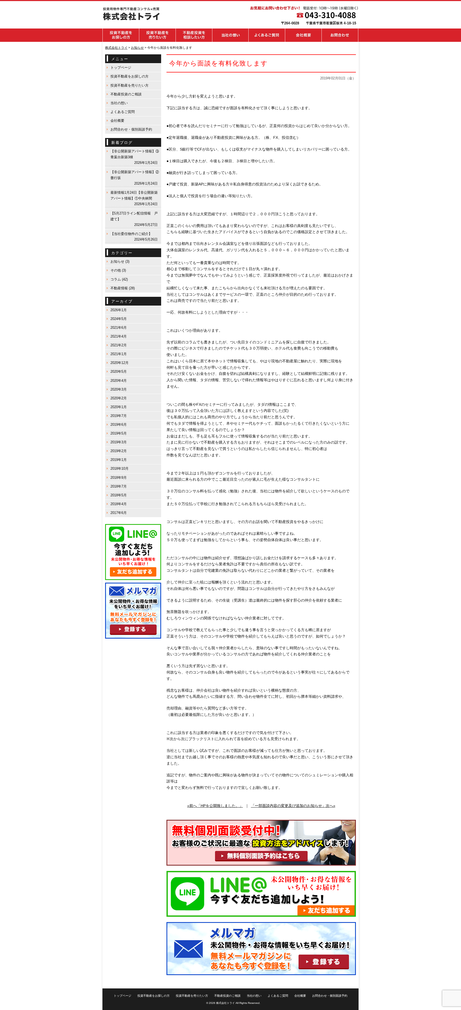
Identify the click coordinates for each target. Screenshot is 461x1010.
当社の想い (119, 103)
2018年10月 (119, 468)
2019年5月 (118, 433)
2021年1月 (118, 354)
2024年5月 (118, 319)
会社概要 (117, 121)
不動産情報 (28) (122, 288)
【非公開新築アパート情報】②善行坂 (134, 175)
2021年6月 (118, 328)
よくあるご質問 (122, 112)
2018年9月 (118, 478)
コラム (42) (119, 279)
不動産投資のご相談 (126, 94)
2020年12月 (119, 363)
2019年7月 (118, 416)
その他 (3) (118, 270)
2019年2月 (118, 451)
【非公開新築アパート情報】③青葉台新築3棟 (134, 154)
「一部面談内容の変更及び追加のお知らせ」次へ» (293, 806)
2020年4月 (118, 381)
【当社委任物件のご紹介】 (131, 234)
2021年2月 (118, 345)
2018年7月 (118, 486)
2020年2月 (118, 398)
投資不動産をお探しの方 (129, 76)
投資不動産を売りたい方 (129, 85)
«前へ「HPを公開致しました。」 (215, 806)
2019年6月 (118, 425)
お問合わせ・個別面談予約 (131, 129)
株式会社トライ (225, 1002)
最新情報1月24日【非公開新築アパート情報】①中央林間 (134, 195)
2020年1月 (118, 407)
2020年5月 (118, 372)
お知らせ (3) (119, 261)
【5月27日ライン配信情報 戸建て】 (134, 216)
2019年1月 (118, 460)
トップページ (120, 68)
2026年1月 (118, 310)
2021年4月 (118, 336)
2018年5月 (118, 495)
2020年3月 (118, 389)
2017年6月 (118, 513)
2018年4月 (118, 504)
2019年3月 (118, 442)
